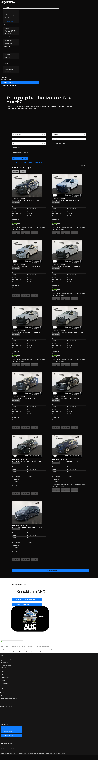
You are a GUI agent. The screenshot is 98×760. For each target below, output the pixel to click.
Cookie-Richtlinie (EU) (39, 753)
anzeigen (15, 233)
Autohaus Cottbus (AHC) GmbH (8, 753)
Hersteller (14, 162)
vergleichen (25, 233)
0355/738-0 (4, 667)
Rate (25, 162)
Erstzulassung (38, 162)
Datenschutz (30, 753)
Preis (21, 162)
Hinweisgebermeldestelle (59, 753)
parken (35, 233)
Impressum (23, 753)
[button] (45, 134)
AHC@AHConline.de (6, 665)
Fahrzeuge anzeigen (20, 158)
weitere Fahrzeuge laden (50, 570)
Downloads (49, 753)
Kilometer (30, 162)
